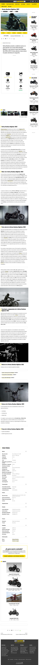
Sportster (9, 133)
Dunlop (6, 271)
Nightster (8, 135)
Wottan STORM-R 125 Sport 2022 (21, 634)
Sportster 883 (8, 137)
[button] (35, 1)
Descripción (19, 32)
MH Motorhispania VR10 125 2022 (6, 634)
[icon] (31, 1)
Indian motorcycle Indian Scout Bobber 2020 (14, 589)
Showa (20, 253)
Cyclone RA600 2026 (34, 124)
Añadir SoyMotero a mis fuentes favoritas (14, 556)
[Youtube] (22, 662)
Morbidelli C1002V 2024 (14, 618)
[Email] (4, 38)
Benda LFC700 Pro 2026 (34, 112)
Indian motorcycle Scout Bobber (8, 372)
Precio (9, 32)
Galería (14, 32)
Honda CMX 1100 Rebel (6, 377)
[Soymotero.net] (19, 1)
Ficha (3, 32)
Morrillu (6, 35)
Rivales (25, 32)
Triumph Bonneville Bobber (7, 374)
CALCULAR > (21, 90)
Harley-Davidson (5, 11)
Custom (11, 11)
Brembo (2, 262)
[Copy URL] (12, 38)
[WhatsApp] (2, 38)
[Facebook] (8, 38)
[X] (10, 38)
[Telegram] (6, 38)
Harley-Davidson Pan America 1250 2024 (33, 66)
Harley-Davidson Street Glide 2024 (34, 39)
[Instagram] (18, 662)
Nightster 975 (21, 129)
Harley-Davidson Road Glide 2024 (34, 53)
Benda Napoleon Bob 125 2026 (34, 98)
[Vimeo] (20, 662)
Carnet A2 (10, 77)
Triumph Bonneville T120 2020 (14, 603)
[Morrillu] (4, 35)
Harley (16, 314)
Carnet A (17, 11)
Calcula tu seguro (15, 540)
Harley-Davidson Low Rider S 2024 (33, 26)
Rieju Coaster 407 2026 (34, 86)
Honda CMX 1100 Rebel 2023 (14, 574)
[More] (14, 38)
